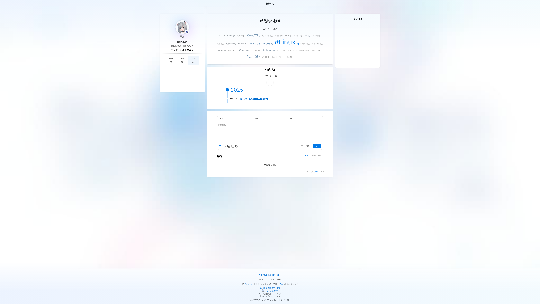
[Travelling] (189, 77)
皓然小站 (182, 42)
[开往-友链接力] (270, 290)
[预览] (236, 146)
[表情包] (228, 146)
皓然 (182, 36)
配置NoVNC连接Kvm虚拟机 (254, 98)
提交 (317, 146)
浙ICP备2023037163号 (270, 275)
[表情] (225, 146)
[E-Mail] (182, 77)
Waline (317, 172)
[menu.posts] (10, 3)
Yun (281, 284)
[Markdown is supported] (221, 146)
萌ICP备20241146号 (270, 288)
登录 (308, 146)
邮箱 (256, 118)
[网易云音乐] (185, 70)
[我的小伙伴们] (179, 86)
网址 (291, 118)
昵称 (221, 118)
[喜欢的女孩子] (185, 86)
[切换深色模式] (536, 3)
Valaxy (248, 284)
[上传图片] (232, 146)
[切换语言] (529, 3)
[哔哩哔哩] (199, 70)
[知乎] (192, 70)
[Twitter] (175, 77)
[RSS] (165, 70)
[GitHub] (179, 70)
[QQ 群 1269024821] (172, 70)
